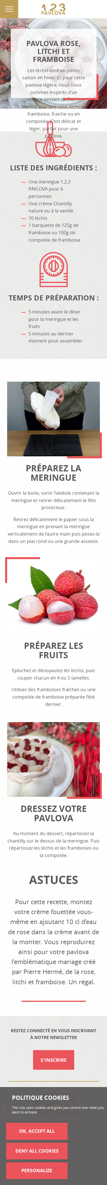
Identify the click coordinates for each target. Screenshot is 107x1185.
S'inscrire (54, 1060)
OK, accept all (37, 1131)
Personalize (36, 1170)
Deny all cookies (36, 1151)
